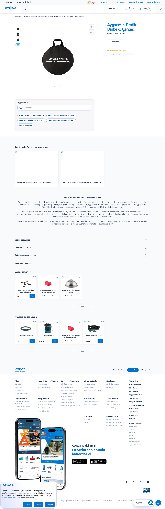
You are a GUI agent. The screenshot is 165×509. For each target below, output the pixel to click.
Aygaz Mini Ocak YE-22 (93, 335)
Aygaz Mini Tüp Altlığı (26, 335)
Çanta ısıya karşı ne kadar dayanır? (61, 120)
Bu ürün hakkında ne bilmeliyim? (31, 115)
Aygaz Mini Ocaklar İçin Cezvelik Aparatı (26, 291)
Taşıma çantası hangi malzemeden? (61, 115)
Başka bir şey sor (25, 125)
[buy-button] (32, 296)
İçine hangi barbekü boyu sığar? (31, 120)
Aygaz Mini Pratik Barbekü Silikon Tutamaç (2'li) (48, 291)
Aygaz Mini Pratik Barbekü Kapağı (71, 291)
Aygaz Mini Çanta (48, 335)
